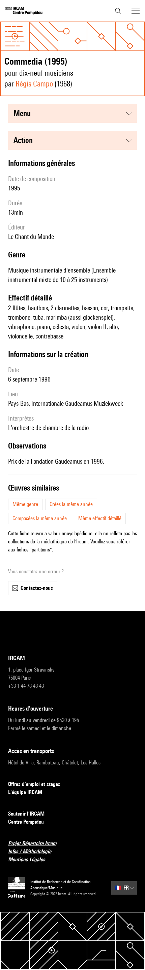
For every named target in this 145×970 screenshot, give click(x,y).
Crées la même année (71, 504)
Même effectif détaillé (99, 518)
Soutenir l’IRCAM (26, 814)
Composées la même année (39, 518)
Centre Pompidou (26, 822)
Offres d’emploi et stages (34, 784)
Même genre (25, 504)
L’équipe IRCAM (25, 792)
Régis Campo (34, 83)
